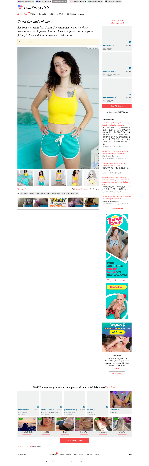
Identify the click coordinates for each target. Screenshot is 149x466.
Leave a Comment (81, 189)
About (82, 14)
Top (53, 14)
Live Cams (24, 14)
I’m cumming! (117, 373)
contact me (99, 462)
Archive (44, 14)
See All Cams (117, 105)
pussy (48, 193)
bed (21, 193)
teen (77, 193)
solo (67, 193)
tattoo (72, 193)
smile (63, 193)
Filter (34, 14)
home (37, 193)
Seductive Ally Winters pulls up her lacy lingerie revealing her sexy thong (115, 124)
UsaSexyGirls (37, 7)
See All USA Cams (74, 440)
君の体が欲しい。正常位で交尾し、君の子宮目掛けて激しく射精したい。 (116, 188)
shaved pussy (56, 193)
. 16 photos (55, 31)
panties (43, 193)
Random (72, 14)
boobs (26, 193)
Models (62, 14)
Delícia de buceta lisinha (110, 201)
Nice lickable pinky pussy (110, 156)
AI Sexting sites (112, 112)
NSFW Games (123, 112)
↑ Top (129, 454)
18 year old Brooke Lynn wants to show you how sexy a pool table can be (117, 197)
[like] (18, 189)
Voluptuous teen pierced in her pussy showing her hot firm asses (114, 164)
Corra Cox (30, 42)
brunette (31, 193)
